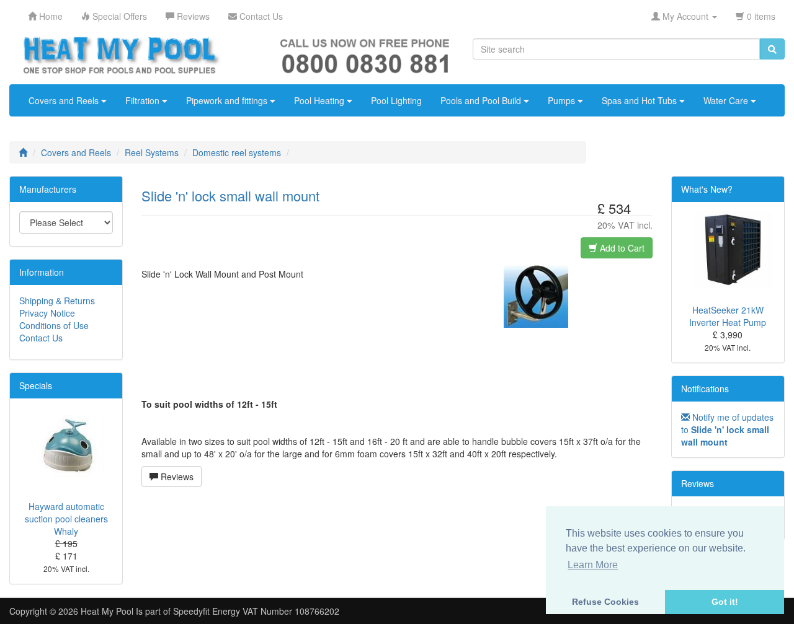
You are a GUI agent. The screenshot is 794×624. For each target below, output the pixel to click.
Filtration (143, 100)
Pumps (563, 100)
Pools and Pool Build (482, 100)
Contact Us (41, 338)
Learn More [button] (593, 565)
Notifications (705, 388)
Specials (35, 385)
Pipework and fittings (228, 100)
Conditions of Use (54, 325)
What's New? (707, 189)
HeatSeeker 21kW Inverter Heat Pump (727, 316)
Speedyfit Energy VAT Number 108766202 (256, 611)
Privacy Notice (47, 313)
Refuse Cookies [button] (605, 602)
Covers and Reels (65, 100)
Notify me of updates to (727, 429)
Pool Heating (320, 100)
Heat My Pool (107, 611)
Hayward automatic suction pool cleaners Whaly (66, 518)
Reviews (176, 476)
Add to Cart (621, 248)
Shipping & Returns (57, 300)
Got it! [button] (724, 602)
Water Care (727, 100)
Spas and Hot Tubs (640, 100)
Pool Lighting (396, 100)
